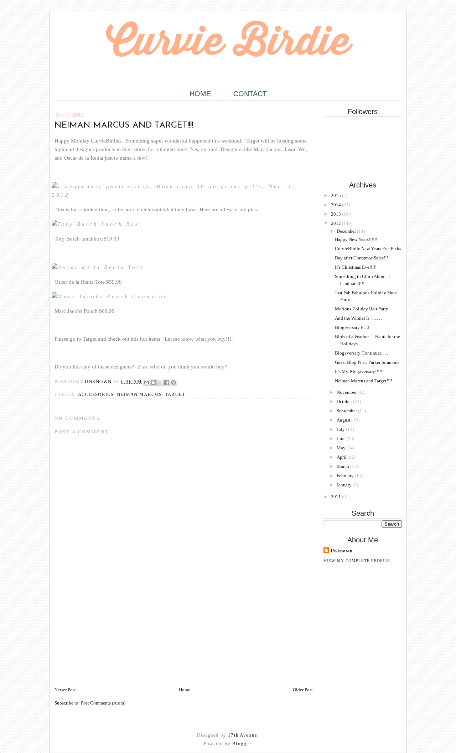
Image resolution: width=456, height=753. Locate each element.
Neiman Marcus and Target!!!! (363, 380)
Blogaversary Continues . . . (361, 353)
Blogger (241, 743)
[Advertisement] (108, 636)
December (347, 231)
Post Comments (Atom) (103, 703)
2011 (336, 496)
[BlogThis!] (153, 382)
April (342, 457)
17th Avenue (242, 735)
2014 (336, 204)
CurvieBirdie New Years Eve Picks (368, 248)
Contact (250, 94)
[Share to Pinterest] (173, 382)
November (347, 392)
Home (200, 94)
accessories (96, 394)
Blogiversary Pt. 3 (352, 327)
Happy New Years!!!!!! (356, 239)
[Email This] (146, 382)
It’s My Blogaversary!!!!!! (359, 371)
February (346, 475)
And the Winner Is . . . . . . (358, 318)
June (342, 438)
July (341, 429)
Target (175, 394)
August (344, 420)
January (345, 485)
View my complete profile (356, 560)
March (343, 466)
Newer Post (65, 689)
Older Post (303, 689)
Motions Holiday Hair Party (361, 308)
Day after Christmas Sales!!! (361, 258)
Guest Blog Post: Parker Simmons (367, 362)
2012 (336, 223)
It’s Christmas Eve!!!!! (356, 267)
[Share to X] (160, 382)
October (345, 401)
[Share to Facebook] (166, 382)
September (347, 410)
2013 (336, 214)
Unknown (342, 550)
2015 (336, 195)
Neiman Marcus (139, 394)
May (342, 447)
